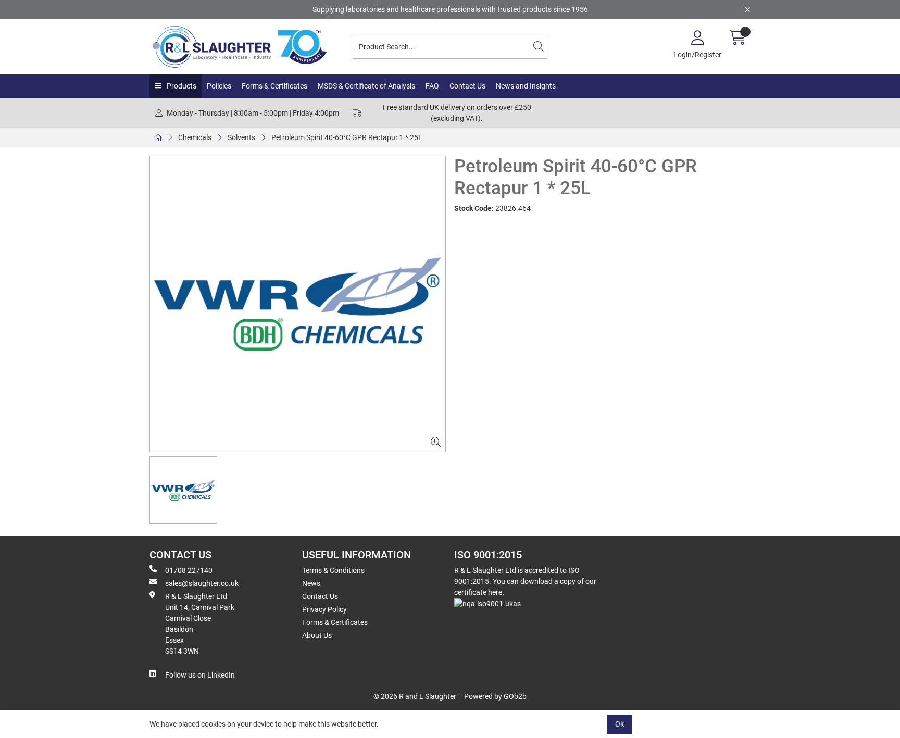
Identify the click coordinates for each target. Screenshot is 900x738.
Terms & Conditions (333, 570)
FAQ (432, 86)
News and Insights (526, 86)
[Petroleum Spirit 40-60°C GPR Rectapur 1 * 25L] (297, 304)
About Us (317, 635)
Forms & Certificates (274, 86)
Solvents (241, 137)
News (311, 583)
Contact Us (467, 86)
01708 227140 (189, 570)
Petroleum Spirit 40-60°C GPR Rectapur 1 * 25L (346, 137)
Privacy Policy (324, 609)
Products (180, 86)
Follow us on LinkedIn (200, 675)
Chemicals (194, 137)
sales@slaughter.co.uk (202, 583)
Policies (219, 86)
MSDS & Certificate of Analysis (366, 86)
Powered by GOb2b (495, 696)
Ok (619, 724)
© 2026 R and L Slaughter (414, 696)
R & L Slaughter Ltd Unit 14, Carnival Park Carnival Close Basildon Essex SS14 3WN (199, 623)
